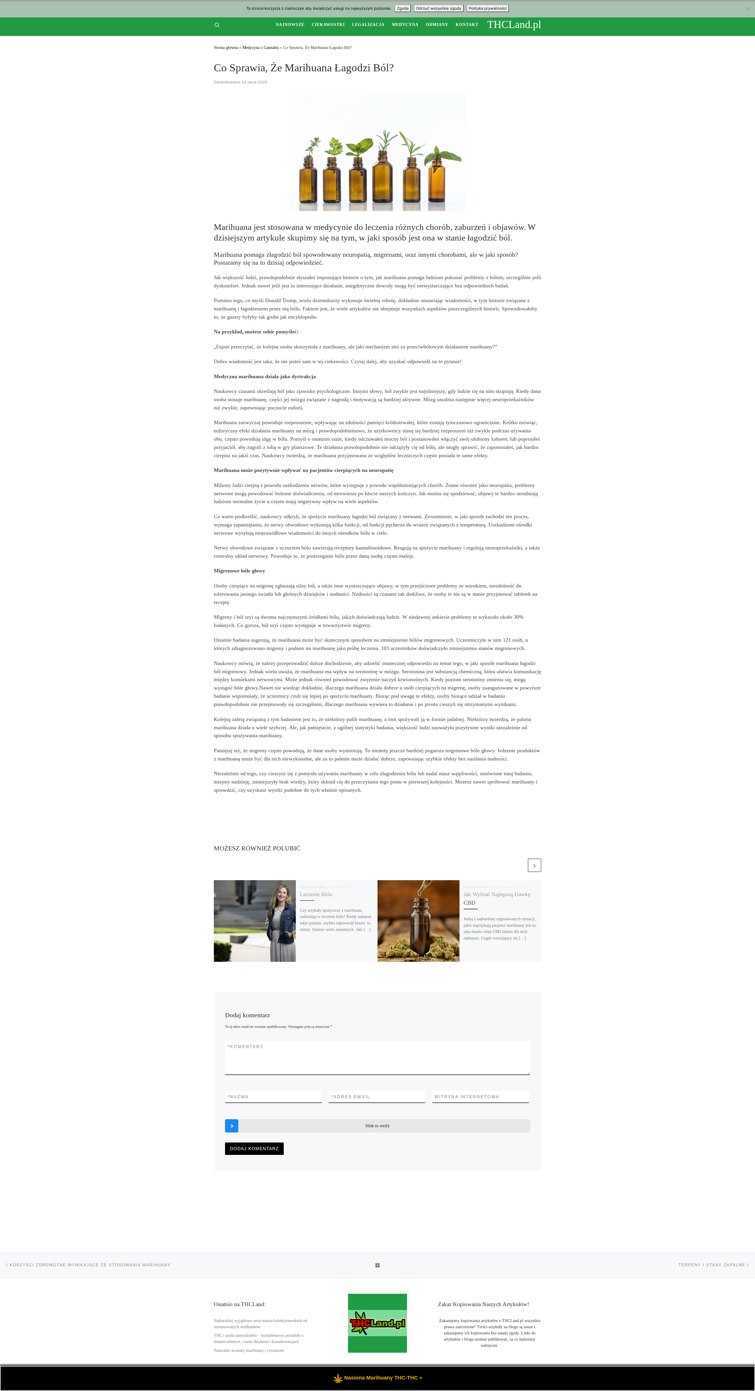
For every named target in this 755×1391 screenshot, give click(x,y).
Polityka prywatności (488, 8)
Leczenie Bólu (316, 894)
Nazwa (238, 1096)
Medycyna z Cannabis (260, 47)
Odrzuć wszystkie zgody (438, 8)
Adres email (350, 1096)
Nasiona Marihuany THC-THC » (383, 1378)
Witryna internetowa (467, 1096)
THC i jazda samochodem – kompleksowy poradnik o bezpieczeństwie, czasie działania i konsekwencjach (258, 1338)
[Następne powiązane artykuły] (534, 865)
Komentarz (245, 1046)
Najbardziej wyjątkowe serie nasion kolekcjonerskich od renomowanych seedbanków (260, 1323)
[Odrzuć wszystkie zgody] (748, 9)
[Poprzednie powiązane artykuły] (520, 865)
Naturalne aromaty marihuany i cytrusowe (249, 1350)
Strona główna (226, 47)
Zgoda (402, 8)
